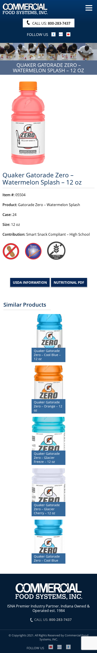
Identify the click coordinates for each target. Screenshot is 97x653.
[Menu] (88, 7)
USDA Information (30, 282)
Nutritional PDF (69, 282)
